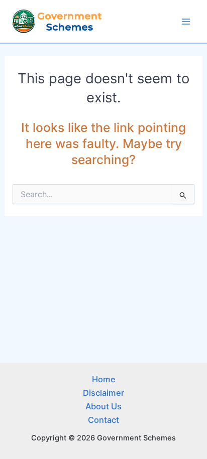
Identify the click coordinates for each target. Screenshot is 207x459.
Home (104, 379)
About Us (103, 406)
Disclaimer (103, 393)
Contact (103, 420)
